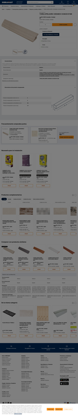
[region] (39, 409)
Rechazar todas (59, 409)
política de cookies (18, 413)
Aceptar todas (50, 409)
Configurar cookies (68, 409)
